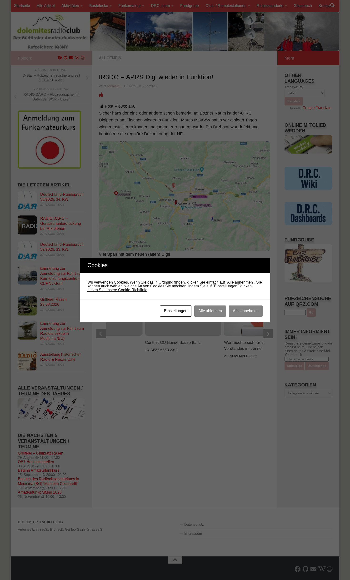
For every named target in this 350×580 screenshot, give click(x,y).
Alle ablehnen (210, 311)
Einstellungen (175, 311)
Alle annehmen (246, 311)
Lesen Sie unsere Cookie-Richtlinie (117, 290)
